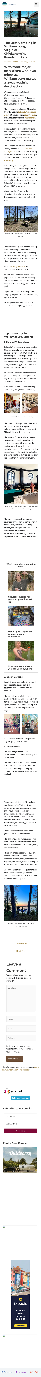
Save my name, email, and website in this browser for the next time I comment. (20, 1049)
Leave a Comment (11, 61)
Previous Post (21, 943)
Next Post (21, 951)
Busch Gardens (30, 115)
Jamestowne (30, 118)
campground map (18, 266)
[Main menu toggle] (36, 4)
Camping (23, 61)
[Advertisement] (21, 319)
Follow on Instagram (20, 1098)
